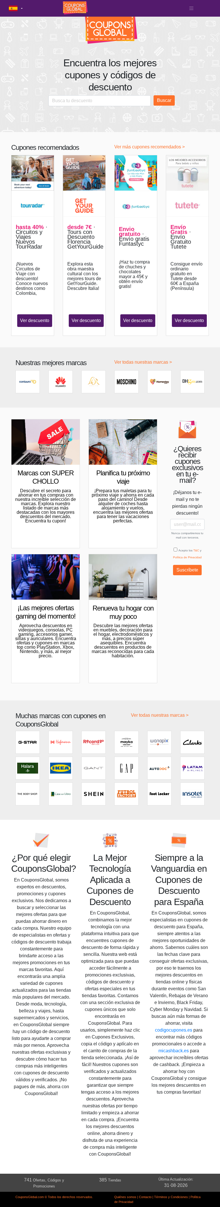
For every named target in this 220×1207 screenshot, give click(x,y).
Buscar (164, 100)
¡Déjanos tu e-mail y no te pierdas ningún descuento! (187, 503)
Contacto (145, 1197)
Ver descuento (34, 320)
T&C (196, 550)
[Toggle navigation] (191, 8)
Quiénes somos (125, 1197)
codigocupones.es (173, 1030)
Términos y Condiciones (171, 1197)
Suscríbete (187, 569)
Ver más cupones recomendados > (149, 146)
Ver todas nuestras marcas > (143, 362)
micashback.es (173, 1050)
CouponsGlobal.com (29, 1197)
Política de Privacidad (187, 557)
